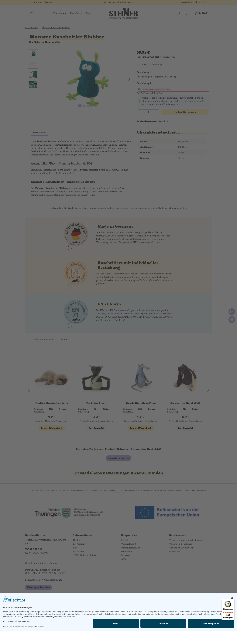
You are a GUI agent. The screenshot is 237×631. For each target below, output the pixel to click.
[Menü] (232, 600)
